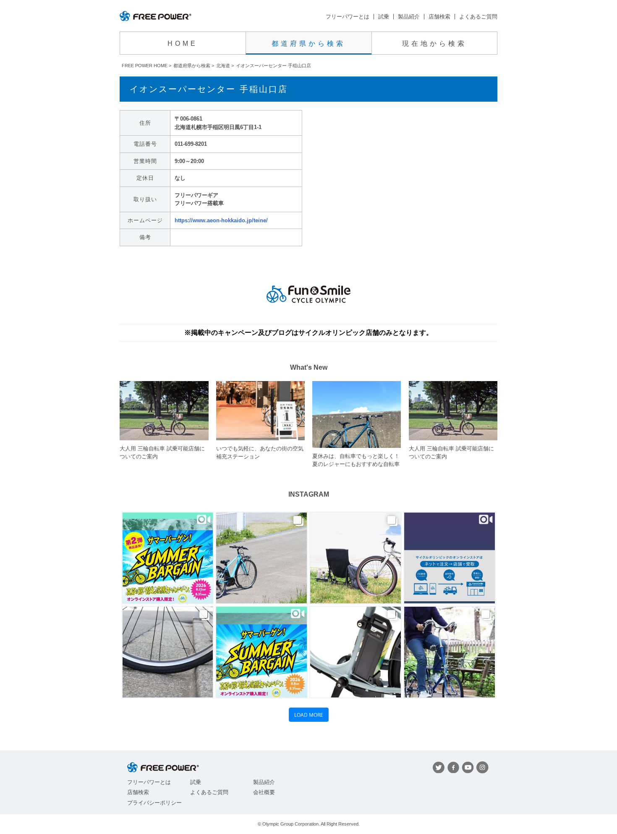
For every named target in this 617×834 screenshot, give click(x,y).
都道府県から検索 (308, 43)
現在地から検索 (434, 43)
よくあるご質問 (478, 16)
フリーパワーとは (347, 16)
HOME (182, 43)
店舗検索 (439, 16)
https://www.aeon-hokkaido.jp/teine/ (221, 220)
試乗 (383, 16)
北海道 (223, 65)
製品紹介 (409, 16)
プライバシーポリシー (154, 803)
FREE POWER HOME (144, 65)
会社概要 (264, 792)
